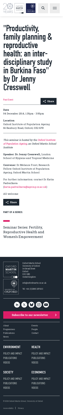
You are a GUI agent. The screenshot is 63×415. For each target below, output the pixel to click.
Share (50, 101)
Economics (39, 372)
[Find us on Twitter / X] (24, 305)
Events (35, 326)
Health (36, 347)
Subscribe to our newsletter (30, 315)
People (35, 329)
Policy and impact (12, 353)
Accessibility (8, 408)
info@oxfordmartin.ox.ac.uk (34, 282)
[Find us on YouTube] (46, 305)
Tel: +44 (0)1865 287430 (32, 288)
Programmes (9, 329)
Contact (35, 333)
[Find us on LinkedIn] (17, 305)
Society (8, 372)
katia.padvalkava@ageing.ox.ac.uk (25, 186)
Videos (6, 362)
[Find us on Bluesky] (31, 305)
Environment (12, 347)
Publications (9, 333)
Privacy (21, 408)
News (6, 337)
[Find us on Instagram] (39, 305)
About (6, 326)
